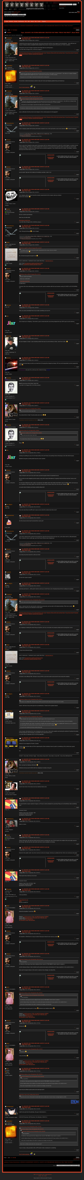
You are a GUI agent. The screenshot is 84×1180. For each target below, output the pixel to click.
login (15, 11)
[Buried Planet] (5, 62)
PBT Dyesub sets (29, 918)
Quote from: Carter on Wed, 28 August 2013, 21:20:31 (30, 274)
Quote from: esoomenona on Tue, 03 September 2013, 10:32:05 (32, 599)
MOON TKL (46, 133)
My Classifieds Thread (23, 920)
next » (79, 28)
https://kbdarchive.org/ (23, 899)
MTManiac (9, 781)
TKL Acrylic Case (36, 917)
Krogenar (9, 38)
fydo (7, 403)
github (20, 901)
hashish (8, 572)
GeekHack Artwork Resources (25, 52)
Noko (7, 242)
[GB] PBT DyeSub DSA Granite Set (36, 118)
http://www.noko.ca (49, 260)
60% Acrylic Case (28, 917)
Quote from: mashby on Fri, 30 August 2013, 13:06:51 (30, 408)
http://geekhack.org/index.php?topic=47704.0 (32, 264)
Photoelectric (10, 123)
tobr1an (8, 305)
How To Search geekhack (24, 87)
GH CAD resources (27, 916)
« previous (75, 28)
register (19, 11)
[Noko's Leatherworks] (5, 265)
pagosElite (9, 711)
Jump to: (54, 1165)
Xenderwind (9, 1106)
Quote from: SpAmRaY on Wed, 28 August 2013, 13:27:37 (30, 96)
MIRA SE (39, 133)
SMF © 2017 (42, 1174)
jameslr (8, 358)
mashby (8, 378)
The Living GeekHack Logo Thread (39, 52)
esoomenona (10, 515)
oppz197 (8, 189)
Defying (8, 336)
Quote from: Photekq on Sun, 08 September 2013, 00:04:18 (31, 959)
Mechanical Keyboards (25, 136)
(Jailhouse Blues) (30, 133)
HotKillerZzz (10, 819)
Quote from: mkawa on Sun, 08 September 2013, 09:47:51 (30, 992)
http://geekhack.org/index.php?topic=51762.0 (34, 263)
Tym (7, 1068)
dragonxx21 (9, 798)
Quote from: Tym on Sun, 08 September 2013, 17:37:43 (30, 1126)
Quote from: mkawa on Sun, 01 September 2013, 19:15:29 (30, 716)
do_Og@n (9, 504)
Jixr (7, 316)
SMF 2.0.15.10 (36, 1174)
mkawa (8, 139)
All (11, 29)
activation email (15, 13)
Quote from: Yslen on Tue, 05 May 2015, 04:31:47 (29, 1094)
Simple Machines (48, 1174)
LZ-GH (25, 133)
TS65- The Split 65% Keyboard (38, 916)
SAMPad (46, 916)
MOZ (7, 906)
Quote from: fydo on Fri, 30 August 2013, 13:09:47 (29, 430)
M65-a (35, 133)
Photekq (8, 889)
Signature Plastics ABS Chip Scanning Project (56, 52)
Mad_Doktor (9, 738)
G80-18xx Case (43, 917)
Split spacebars (32, 920)
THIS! (78, 12)
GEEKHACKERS (50, 154)
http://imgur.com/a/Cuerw (24, 220)
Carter (8, 209)
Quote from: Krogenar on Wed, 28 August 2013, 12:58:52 (30, 71)
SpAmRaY (9, 65)
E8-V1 (42, 133)
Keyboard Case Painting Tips (25, 237)
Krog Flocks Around (70, 52)
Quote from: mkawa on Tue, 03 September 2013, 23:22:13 (30, 699)
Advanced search (62, 6)
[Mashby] (5, 400)
